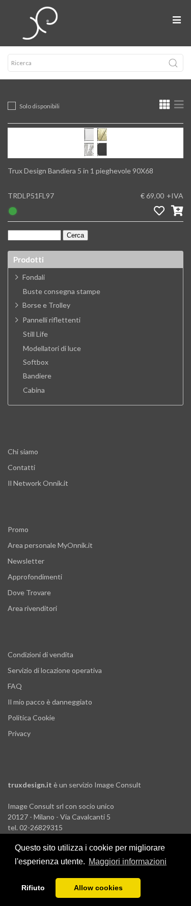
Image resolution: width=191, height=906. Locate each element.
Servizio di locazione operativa (55, 670)
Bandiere (37, 376)
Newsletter (26, 561)
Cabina (34, 390)
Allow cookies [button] (98, 888)
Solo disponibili (39, 106)
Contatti (21, 467)
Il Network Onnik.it (38, 483)
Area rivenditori (32, 608)
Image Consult (117, 784)
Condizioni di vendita (40, 654)
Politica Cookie (31, 717)
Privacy (19, 733)
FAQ (15, 686)
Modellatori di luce (52, 348)
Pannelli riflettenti (51, 319)
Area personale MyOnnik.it (50, 545)
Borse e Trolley (46, 305)
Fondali (33, 277)
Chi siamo (23, 451)
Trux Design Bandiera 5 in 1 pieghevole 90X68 (80, 170)
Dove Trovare (29, 592)
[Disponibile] (13, 210)
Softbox (35, 362)
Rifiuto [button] (33, 888)
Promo (18, 529)
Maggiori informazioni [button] (128, 861)
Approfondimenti (35, 576)
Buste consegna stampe (61, 291)
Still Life (35, 334)
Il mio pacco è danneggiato (50, 701)
